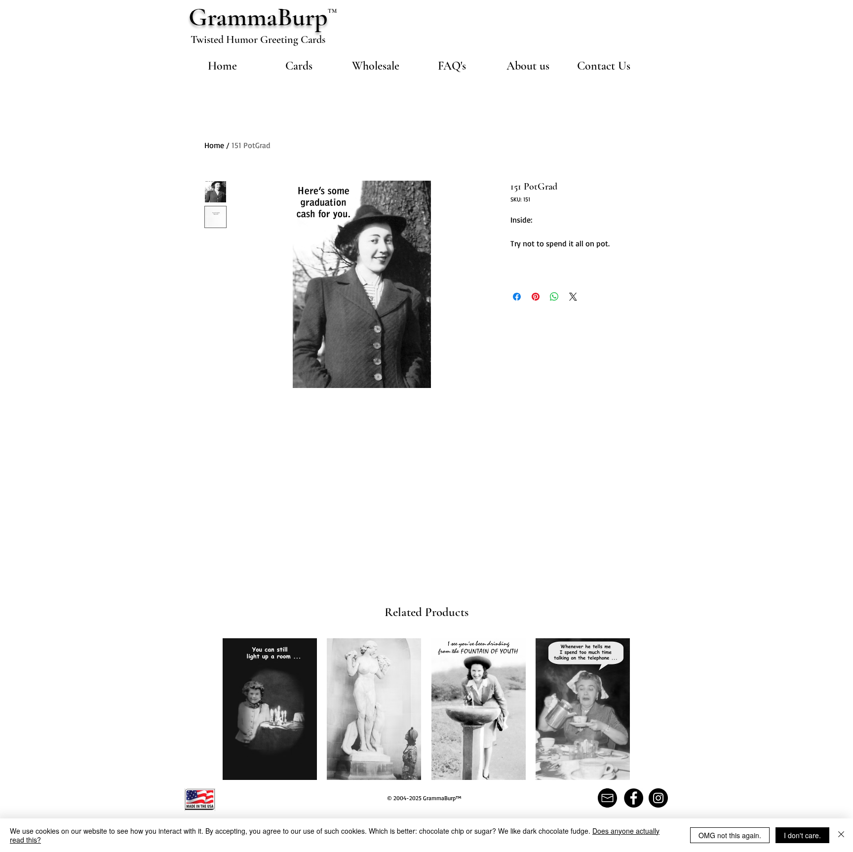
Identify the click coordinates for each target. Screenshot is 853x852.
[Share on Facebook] (517, 297)
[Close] (841, 835)
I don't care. (802, 835)
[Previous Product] (208, 708)
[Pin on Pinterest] (536, 297)
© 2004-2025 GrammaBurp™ (424, 798)
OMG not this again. (729, 835)
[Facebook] (633, 798)
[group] (426, 709)
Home (214, 145)
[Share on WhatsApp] (554, 297)
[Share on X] (573, 297)
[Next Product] (644, 708)
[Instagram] (658, 798)
